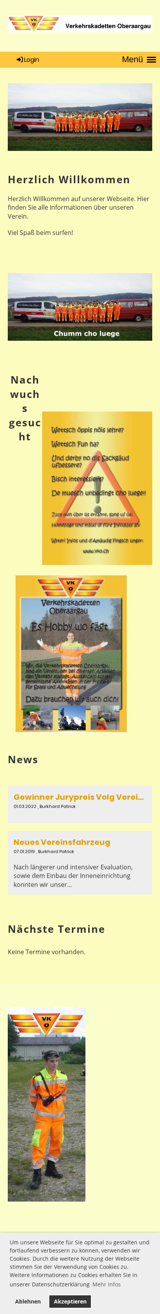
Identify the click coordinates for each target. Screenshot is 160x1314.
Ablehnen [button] (28, 1301)
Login (31, 59)
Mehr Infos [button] (106, 1284)
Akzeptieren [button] (70, 1301)
